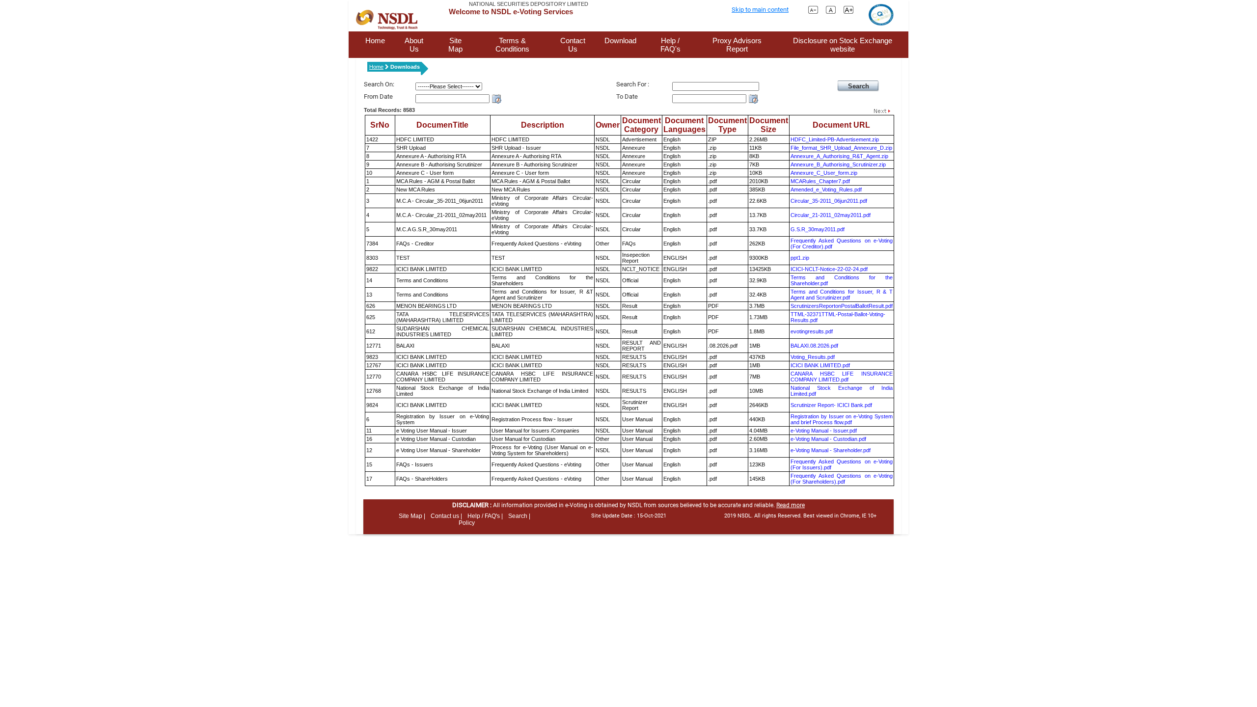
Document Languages (684, 125)
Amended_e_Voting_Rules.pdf (826, 189)
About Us (414, 44)
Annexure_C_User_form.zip (824, 173)
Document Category (641, 125)
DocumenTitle (442, 125)
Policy (467, 522)
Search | (519, 516)
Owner (608, 125)
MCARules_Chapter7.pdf (820, 181)
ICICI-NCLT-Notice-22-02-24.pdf (829, 269)
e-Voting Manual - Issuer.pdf (824, 431)
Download (620, 40)
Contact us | (446, 516)
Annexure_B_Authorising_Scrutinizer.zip (838, 164)
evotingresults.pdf (812, 331)
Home (375, 40)
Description (542, 125)
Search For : (632, 84)
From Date (378, 96)
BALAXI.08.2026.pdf (814, 346)
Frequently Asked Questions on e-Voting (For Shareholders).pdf (842, 479)
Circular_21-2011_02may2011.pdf (831, 215)
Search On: (379, 84)
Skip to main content (760, 9)
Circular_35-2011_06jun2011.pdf (829, 201)
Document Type (727, 125)
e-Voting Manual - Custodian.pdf (828, 439)
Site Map (455, 44)
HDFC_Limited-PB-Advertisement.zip (835, 139)
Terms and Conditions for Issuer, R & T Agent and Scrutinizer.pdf (842, 294)
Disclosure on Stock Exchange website (842, 44)
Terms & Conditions (512, 44)
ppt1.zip (800, 258)
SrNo (379, 125)
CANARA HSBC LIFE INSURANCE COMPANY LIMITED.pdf (842, 376)
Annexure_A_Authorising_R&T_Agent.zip (839, 156)
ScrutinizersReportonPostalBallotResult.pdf (842, 306)
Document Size (768, 125)
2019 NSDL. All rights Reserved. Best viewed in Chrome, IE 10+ (800, 516)
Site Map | (412, 516)
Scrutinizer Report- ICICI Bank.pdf (831, 405)
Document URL (841, 125)
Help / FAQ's (670, 44)
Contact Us (572, 44)
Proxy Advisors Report (737, 44)
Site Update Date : (628, 516)
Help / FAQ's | (485, 516)
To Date (627, 96)
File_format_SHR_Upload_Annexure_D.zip (841, 148)
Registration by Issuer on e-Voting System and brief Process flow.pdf (842, 419)
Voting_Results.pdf (813, 357)
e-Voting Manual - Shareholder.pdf (831, 450)
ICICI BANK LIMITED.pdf (820, 365)
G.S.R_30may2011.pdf (818, 229)
